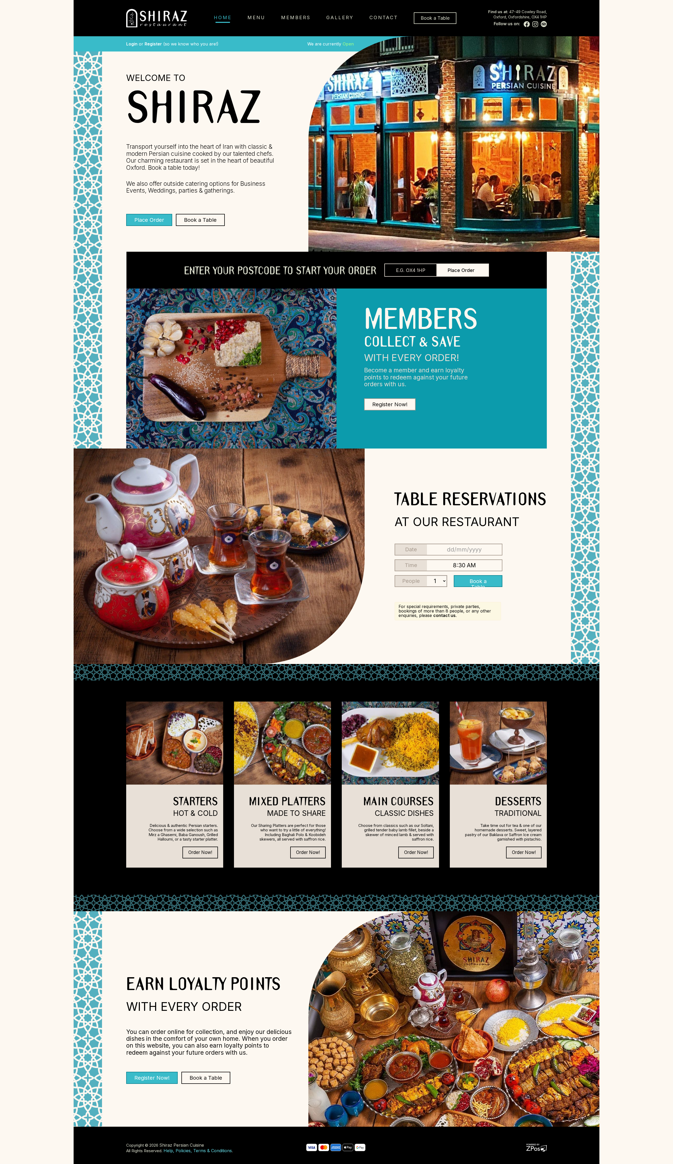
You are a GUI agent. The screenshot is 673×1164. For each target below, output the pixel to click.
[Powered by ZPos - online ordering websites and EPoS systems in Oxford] (536, 1147)
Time (411, 565)
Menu (256, 17)
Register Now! (389, 404)
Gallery (340, 17)
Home (223, 17)
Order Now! (200, 852)
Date (411, 549)
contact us (444, 615)
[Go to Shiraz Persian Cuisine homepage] (156, 17)
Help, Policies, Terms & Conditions (198, 1150)
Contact (383, 17)
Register (153, 44)
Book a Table (435, 18)
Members (295, 17)
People (411, 581)
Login (131, 44)
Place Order (149, 220)
